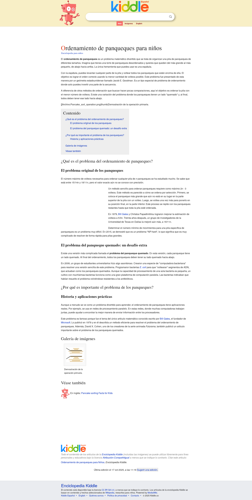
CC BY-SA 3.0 (108, 489)
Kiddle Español (68, 495)
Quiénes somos (96, 495)
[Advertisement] (126, 35)
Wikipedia (109, 492)
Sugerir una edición (147, 469)
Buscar (170, 16)
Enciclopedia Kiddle (112, 454)
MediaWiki (152, 492)
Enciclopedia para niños (72, 53)
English (139, 23)
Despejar (164, 16)
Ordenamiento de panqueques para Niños (82, 462)
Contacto (135, 495)
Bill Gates (123, 214)
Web (119, 23)
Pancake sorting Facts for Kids (97, 393)
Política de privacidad (117, 495)
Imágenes (129, 23)
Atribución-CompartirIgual (116, 457)
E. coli (143, 267)
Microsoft (65, 322)
